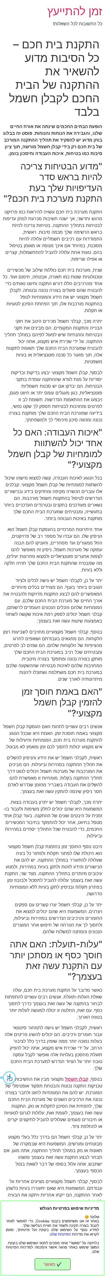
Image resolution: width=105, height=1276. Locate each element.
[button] (8, 1078)
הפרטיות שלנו (60, 1234)
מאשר (52, 1264)
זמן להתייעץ (74, 11)
